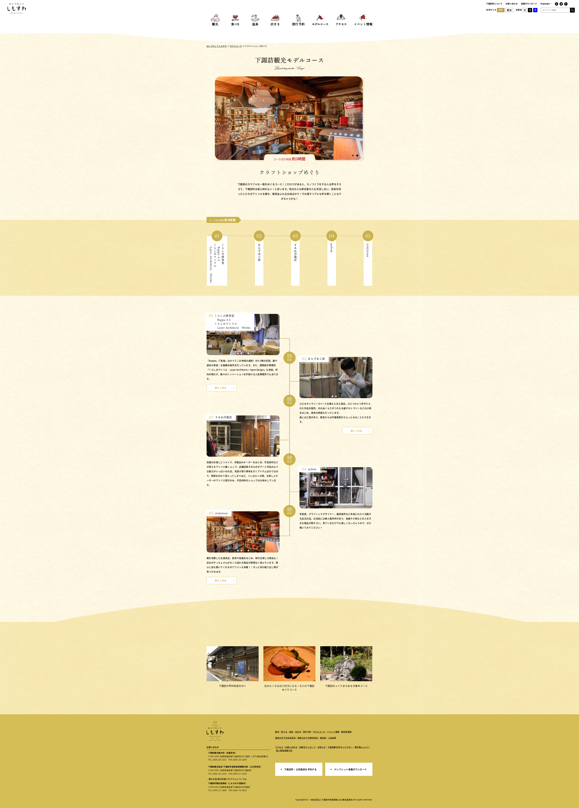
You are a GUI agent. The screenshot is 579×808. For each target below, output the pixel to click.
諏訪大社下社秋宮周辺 (285, 737)
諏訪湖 (323, 737)
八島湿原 (332, 737)
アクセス (279, 747)
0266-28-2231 (220, 759)
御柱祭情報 (346, 731)
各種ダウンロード (529, 3)
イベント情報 (333, 731)
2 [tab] (357, 156)
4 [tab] (248, 353)
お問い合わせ (512, 3)
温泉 (291, 731)
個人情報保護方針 (284, 750)
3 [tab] (244, 353)
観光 (277, 731)
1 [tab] (353, 156)
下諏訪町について (494, 3)
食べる (284, 731)
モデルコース (319, 731)
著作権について (362, 747)
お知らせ (322, 747)
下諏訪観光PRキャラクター (340, 747)
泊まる (298, 731)
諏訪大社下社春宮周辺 (308, 737)
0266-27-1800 (220, 790)
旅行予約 (307, 731)
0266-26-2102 (220, 773)
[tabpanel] (289, 118)
